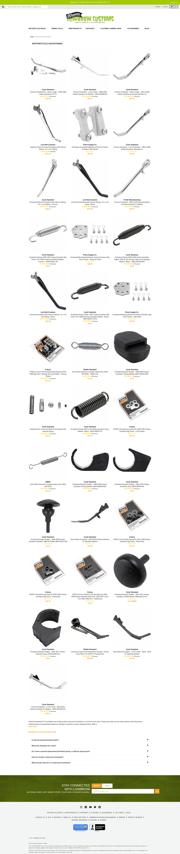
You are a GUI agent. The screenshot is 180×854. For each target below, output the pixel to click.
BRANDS (122, 817)
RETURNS (57, 817)
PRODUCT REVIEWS (135, 817)
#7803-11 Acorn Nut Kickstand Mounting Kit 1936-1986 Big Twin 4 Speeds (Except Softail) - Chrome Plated (48, 374)
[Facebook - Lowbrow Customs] (86, 807)
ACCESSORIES (107, 812)
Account (165, 6)
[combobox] (27, 6)
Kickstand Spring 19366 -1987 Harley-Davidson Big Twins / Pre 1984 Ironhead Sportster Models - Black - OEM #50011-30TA (90, 317)
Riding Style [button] (57, 28)
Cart (174, 6)
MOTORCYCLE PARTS (55, 812)
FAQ (49, 817)
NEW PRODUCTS (71, 812)
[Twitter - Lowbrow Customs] (95, 807)
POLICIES (93, 820)
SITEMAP (103, 820)
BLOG (129, 812)
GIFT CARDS (119, 812)
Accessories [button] (133, 28)
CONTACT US (40, 817)
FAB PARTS (84, 812)
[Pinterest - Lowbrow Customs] (99, 807)
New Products (75, 28)
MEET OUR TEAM (80, 817)
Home (32, 36)
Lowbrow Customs (39, 838)
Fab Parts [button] (90, 28)
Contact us (174, 2)
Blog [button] (147, 28)
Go (157, 791)
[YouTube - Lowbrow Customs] (90, 807)
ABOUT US (67, 817)
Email (97, 786)
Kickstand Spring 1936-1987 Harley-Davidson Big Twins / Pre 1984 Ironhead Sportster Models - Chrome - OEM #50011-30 (48, 259)
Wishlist (158, 6)
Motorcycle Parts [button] (37, 28)
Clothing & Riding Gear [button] (111, 28)
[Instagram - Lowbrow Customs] (81, 807)
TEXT (107, 786)
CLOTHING (95, 812)
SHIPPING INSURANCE (79, 820)
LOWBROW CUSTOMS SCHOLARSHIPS (102, 817)
